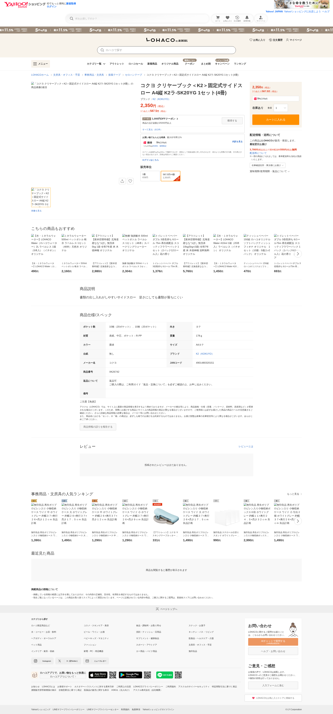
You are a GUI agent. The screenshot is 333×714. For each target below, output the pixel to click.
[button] (281, 108)
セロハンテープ (133, 74)
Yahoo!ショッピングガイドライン (158, 709)
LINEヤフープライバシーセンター (103, 709)
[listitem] (57, 625)
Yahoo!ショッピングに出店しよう (302, 11)
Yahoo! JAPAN (274, 11)
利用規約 (125, 709)
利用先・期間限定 (159, 146)
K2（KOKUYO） (205, 353)
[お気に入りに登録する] (130, 181)
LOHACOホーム (40, 74)
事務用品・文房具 (94, 74)
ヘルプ (326, 11)
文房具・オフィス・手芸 (66, 74)
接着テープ (114, 74)
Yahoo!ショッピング (40, 709)
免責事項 (136, 709)
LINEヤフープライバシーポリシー (68, 709)
